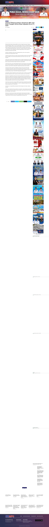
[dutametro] (6, 27)
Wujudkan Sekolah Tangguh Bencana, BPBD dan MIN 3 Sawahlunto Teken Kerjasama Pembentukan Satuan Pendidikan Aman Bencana (16, 507)
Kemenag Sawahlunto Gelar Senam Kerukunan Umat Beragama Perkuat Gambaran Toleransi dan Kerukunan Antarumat (24, 506)
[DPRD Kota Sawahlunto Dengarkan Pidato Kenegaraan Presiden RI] (32, 491)
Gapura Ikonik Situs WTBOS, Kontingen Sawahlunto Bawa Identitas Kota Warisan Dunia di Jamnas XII (8, 506)
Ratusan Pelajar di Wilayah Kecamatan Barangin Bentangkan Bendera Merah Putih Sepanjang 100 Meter (32, 506)
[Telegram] (43, 27)
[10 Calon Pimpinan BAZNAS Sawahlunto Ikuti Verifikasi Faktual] (40, 491)
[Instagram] (38, 520)
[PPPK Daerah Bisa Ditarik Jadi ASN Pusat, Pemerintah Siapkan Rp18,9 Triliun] (38, 460)
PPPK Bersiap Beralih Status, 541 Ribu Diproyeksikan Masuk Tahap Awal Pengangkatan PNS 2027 (40, 467)
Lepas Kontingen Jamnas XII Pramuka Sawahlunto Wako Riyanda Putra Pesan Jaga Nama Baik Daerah (40, 506)
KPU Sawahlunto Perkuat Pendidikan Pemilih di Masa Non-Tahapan (16, 496)
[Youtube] (42, 520)
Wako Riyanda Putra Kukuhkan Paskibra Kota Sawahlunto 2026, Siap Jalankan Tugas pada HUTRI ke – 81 (24, 496)
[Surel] (41, 27)
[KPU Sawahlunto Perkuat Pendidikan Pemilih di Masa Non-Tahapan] (16, 491)
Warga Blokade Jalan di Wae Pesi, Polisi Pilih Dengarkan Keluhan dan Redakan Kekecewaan (40, 484)
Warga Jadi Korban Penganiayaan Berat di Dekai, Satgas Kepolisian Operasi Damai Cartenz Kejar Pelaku (40, 480)
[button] (42, 5)
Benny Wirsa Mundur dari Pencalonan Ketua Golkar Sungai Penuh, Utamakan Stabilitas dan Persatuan (40, 476)
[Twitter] (38, 27)
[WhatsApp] (39, 27)
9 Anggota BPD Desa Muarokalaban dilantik (8, 495)
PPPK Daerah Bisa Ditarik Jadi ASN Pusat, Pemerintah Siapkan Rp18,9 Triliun (38, 463)
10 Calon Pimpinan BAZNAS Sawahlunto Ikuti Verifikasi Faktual (40, 496)
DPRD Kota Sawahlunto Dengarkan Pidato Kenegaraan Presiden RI (32, 496)
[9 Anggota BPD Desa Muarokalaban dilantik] (8, 491)
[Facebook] (36, 27)
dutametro (8, 27)
